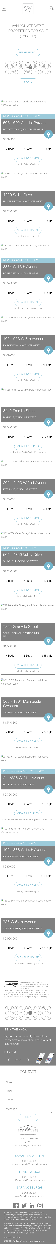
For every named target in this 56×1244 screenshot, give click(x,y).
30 (44, 72)
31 (49, 72)
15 (21, 67)
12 (7, 67)
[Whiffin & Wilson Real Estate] (28, 9)
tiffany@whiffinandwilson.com (29, 1180)
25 (21, 72)
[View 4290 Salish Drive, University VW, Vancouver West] (28, 175)
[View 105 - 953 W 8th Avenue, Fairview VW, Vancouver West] (28, 319)
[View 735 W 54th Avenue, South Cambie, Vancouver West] (28, 902)
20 (44, 67)
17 (30, 67)
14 (16, 67)
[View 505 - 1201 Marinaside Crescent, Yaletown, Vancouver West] (28, 681)
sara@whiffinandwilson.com (29, 1196)
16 (26, 67)
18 (35, 67)
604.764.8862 (29, 1161)
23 (12, 72)
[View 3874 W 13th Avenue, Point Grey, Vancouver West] (28, 247)
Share (28, 82)
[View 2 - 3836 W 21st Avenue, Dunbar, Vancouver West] (28, 758)
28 (35, 72)
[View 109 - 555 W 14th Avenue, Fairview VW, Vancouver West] (28, 830)
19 (40, 67)
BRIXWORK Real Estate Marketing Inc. (17, 1241)
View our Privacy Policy (12, 1237)
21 (49, 67)
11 (49, 62)
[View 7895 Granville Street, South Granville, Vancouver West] (28, 607)
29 (40, 72)
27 (30, 72)
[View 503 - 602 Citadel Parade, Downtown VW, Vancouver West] (28, 103)
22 (7, 72)
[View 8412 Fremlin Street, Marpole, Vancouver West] (26, 389)
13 (12, 67)
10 (44, 62)
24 (16, 72)
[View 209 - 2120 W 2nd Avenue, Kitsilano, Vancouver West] (28, 463)
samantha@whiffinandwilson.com (29, 1164)
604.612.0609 (29, 1192)
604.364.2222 (29, 1177)
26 (26, 72)
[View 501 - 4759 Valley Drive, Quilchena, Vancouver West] (28, 535)
